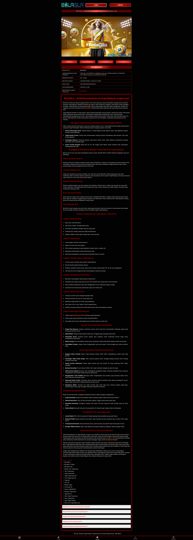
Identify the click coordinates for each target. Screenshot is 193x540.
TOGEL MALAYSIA (78, 315)
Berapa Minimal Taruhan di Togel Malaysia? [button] (75, 511)
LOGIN (58, 539)
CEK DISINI (83, 91)
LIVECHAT (173, 539)
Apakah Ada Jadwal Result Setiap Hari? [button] (74, 516)
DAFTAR (135, 538)
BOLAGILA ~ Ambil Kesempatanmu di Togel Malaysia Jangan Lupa (96, 11)
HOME (19, 538)
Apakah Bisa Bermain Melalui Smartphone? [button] (75, 526)
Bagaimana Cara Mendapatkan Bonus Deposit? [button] (76, 506)
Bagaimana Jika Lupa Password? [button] (72, 521)
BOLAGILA (83, 70)
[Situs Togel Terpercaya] (72, 4)
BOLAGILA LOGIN (111, 438)
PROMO (97, 539)
